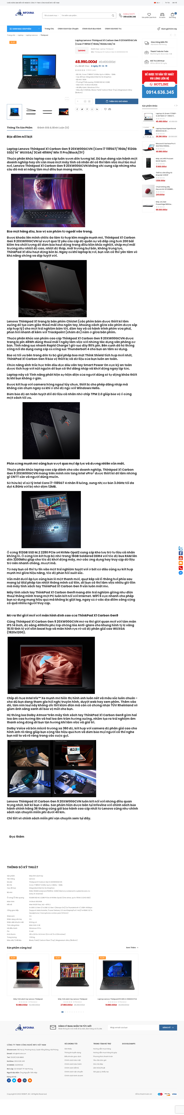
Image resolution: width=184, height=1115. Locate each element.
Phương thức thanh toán (103, 1056)
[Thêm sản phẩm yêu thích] (105, 109)
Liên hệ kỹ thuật (99, 1068)
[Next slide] (177, 105)
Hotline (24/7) (129, 14)
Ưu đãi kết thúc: (82, 66)
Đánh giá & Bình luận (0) (53, 127)
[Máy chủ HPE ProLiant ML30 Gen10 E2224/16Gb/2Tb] (148, 163)
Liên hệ (174, 3)
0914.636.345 (129, 16)
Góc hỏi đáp (98, 1064)
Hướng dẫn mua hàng (102, 1049)
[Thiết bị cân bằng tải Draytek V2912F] (148, 177)
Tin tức (167, 3)
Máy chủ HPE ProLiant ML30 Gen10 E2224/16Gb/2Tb (164, 161)
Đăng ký (166, 1027)
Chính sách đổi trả (113, 28)
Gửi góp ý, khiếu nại (101, 1072)
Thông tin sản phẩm (19, 127)
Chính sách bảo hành (73, 1064)
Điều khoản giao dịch (72, 1056)
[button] (24, 29)
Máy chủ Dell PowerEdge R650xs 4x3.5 (163, 204)
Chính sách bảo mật (72, 1060)
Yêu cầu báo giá (99, 1060)
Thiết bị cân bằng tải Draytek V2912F (164, 173)
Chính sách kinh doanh (73, 1075)
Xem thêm (131, 948)
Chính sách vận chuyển (68, 28)
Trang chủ (49, 28)
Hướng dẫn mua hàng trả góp (105, 1052)
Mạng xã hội (11, 1077)
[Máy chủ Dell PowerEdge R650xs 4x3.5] (148, 206)
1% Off (13, 42)
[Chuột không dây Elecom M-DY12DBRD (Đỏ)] (148, 191)
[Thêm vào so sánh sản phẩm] (110, 109)
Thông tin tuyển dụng (72, 1052)
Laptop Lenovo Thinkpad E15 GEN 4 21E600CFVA (117, 999)
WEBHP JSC (26, 1094)
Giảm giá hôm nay (169, 29)
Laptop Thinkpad (106, 49)
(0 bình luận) (91, 70)
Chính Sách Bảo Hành (91, 28)
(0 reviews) (32, 1002)
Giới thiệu (68, 1049)
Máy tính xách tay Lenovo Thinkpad (28, 999)
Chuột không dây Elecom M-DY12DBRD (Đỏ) (164, 189)
